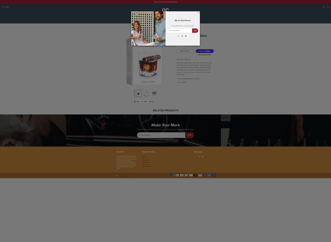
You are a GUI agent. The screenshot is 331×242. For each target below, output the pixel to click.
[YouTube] (185, 36)
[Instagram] (182, 36)
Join (195, 30)
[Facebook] (178, 36)
